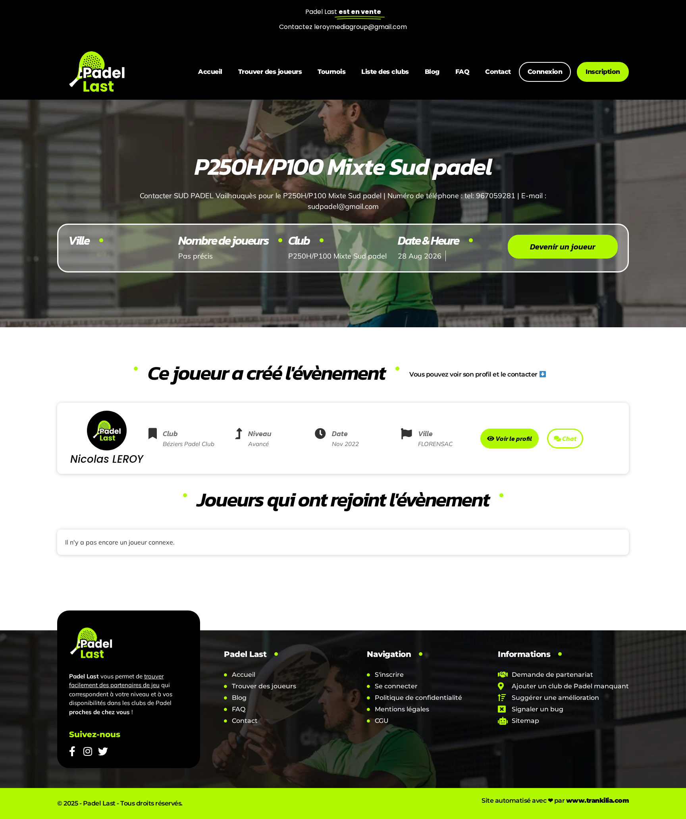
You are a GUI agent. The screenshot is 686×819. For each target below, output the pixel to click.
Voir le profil (513, 438)
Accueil (210, 71)
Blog (432, 71)
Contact (498, 71)
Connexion (545, 71)
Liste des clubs (385, 71)
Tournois (331, 71)
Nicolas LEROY (106, 459)
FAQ (462, 71)
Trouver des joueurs (270, 71)
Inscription (603, 71)
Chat (568, 438)
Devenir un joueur (562, 247)
